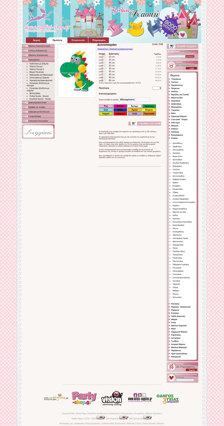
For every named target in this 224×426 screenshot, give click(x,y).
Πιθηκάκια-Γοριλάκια (181, 264)
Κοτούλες (176, 219)
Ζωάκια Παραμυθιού (181, 199)
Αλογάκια (176, 153)
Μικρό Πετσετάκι (37, 72)
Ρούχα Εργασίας (92, 423)
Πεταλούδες (177, 258)
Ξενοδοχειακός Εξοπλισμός (114, 423)
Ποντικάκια (177, 268)
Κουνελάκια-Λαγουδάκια (182, 222)
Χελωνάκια (177, 297)
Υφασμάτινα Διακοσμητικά (41, 80)
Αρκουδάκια (177, 160)
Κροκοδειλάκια (178, 225)
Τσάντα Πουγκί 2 (37, 69)
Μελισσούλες (178, 241)
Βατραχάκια (177, 166)
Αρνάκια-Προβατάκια (181, 163)
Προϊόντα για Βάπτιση (97, 413)
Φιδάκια (176, 291)
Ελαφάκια (176, 186)
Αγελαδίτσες (177, 143)
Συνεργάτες (139, 413)
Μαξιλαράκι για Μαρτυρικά (41, 75)
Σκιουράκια (177, 274)
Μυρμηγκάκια (178, 245)
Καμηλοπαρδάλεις (180, 209)
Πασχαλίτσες (178, 255)
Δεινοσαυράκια (178, 176)
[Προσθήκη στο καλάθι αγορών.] (144, 124)
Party (145, 423)
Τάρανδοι (176, 284)
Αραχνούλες (177, 156)
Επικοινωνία (114, 413)
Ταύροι (175, 287)
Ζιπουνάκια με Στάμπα (39, 78)
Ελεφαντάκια (178, 189)
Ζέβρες (175, 192)
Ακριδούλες (177, 146)
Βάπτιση (130, 423)
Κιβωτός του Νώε (179, 212)
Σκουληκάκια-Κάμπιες (181, 278)
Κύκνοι (175, 228)
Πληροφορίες (127, 413)
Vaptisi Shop (77, 418)
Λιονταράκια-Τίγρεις (180, 238)
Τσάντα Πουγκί (36, 66)
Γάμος (139, 423)
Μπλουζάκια (35, 93)
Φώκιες (176, 294)
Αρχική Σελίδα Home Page (74, 413)
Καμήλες (176, 205)
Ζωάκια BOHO (178, 196)
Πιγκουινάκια (178, 261)
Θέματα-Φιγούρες (153, 413)
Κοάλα (175, 215)
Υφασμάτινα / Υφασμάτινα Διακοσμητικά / (115, 49)
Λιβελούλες (177, 235)
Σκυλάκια (176, 281)
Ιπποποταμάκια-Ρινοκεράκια (184, 202)
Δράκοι (175, 183)
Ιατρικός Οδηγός (156, 423)
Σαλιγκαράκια (178, 271)
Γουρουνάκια (178, 173)
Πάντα (175, 248)
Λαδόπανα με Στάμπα (39, 64)
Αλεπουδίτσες (178, 150)
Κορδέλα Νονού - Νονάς (40, 99)
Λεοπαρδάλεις (178, 232)
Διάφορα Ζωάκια (179, 179)
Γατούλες (176, 169)
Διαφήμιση (79, 423)
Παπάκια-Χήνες (179, 251)
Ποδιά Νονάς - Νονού (39, 96)
